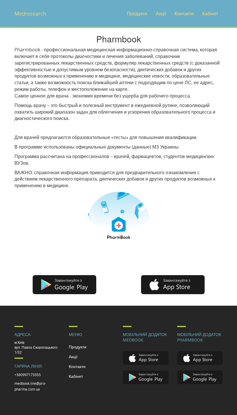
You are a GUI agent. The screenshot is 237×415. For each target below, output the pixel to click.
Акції (161, 13)
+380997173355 (27, 374)
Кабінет (210, 13)
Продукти (137, 13)
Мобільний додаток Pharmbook (199, 337)
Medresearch (30, 13)
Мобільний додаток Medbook (145, 337)
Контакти (184, 13)
